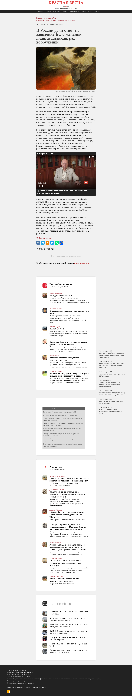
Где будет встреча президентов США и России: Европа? (67, 638)
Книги (90, 12)
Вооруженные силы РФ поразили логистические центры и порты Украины (111, 366)
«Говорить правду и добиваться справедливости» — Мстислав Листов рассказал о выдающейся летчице (68, 527)
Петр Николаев (55, 543)
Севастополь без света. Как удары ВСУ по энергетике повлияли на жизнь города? (69, 479)
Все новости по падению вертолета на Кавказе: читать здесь (67, 619)
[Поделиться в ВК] (38, 243)
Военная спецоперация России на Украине (55, 20)
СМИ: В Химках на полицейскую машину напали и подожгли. (68, 632)
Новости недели (56, 309)
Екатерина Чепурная (57, 476)
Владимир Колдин (56, 340)
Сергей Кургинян (56, 293)
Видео (49, 12)
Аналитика (56, 12)
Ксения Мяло (54, 355)
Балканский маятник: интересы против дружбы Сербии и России (68, 343)
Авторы (65, 12)
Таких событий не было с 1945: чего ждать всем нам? (69, 612)
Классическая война (46, 18)
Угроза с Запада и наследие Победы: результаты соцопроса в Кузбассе (67, 546)
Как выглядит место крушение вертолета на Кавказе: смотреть (68, 651)
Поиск (97, 12)
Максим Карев (55, 327)
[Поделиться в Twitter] (52, 243)
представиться (81, 263)
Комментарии (74, 12)
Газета (84, 12)
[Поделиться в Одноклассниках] (47, 243)
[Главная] (66, 5)
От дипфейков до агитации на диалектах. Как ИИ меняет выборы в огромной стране (67, 494)
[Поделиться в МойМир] (61, 243)
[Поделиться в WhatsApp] (57, 243)
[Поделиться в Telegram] (43, 243)
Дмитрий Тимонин (57, 490)
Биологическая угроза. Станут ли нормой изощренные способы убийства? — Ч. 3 (69, 374)
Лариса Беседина (56, 371)
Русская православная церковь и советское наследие (65, 358)
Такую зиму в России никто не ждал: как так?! (68, 645)
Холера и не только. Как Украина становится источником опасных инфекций (65, 563)
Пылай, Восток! (57, 328)
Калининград (45, 238)
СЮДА (33, 687)
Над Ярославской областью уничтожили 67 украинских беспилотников (109, 384)
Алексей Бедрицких (56, 510)
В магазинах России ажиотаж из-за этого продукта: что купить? (69, 625)
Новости (41, 12)
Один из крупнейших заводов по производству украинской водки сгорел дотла (111, 355)
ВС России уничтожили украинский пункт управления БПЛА (110, 411)
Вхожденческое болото (61, 295)
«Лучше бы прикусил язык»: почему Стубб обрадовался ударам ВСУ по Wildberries (67, 514)
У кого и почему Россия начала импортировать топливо (64, 579)
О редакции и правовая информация (20, 683)
